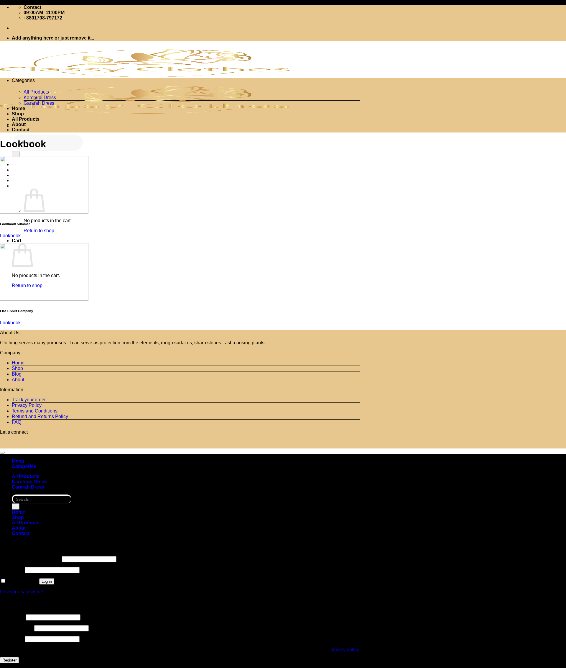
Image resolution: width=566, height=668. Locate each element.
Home (18, 108)
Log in (47, 581)
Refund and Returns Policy (40, 416)
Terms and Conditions (34, 410)
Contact (20, 129)
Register (9, 660)
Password (12, 569)
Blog (17, 373)
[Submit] (15, 154)
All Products (36, 91)
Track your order (29, 399)
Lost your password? (21, 591)
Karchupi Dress (40, 97)
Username (12, 617)
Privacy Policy (27, 405)
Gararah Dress (39, 103)
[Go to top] (2, 452)
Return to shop (39, 230)
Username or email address (30, 558)
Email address (16, 628)
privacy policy (344, 649)
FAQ (16, 422)
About (19, 124)
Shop (18, 113)
